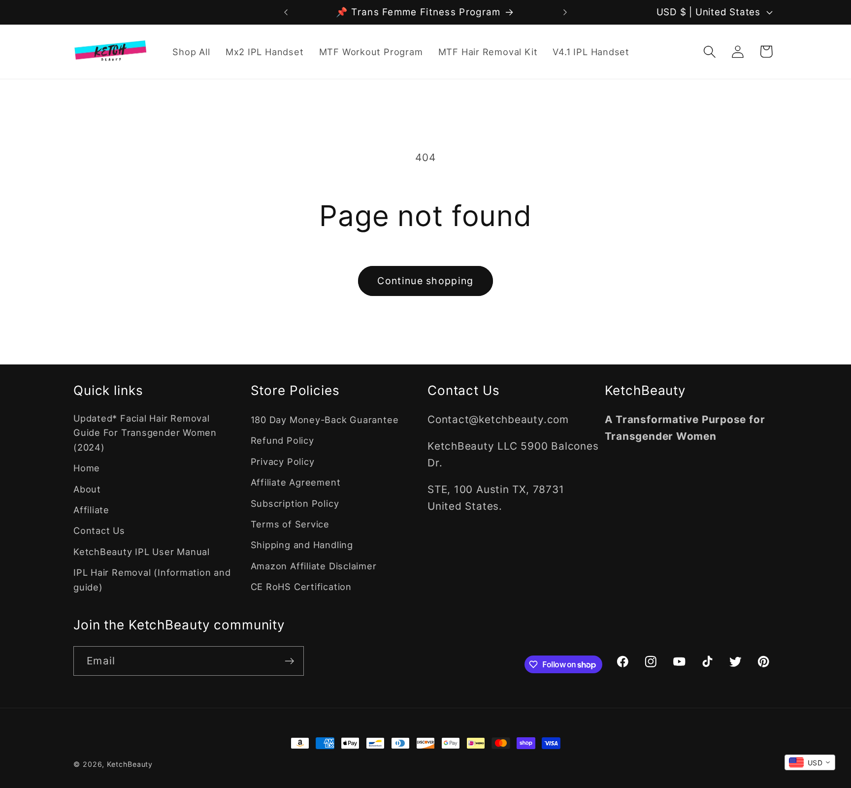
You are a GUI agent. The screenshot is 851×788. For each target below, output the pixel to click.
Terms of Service (290, 524)
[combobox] (810, 762)
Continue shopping (425, 281)
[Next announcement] (565, 12)
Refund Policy (282, 440)
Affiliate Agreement (296, 482)
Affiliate (91, 509)
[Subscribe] (289, 661)
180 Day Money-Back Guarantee (325, 419)
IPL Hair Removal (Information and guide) (152, 579)
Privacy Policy (283, 461)
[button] (710, 51)
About (87, 489)
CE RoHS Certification (301, 586)
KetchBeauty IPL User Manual (141, 551)
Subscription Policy (295, 503)
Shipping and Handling (302, 544)
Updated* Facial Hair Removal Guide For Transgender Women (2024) (145, 433)
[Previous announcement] (286, 12)
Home (86, 467)
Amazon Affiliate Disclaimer (314, 565)
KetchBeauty (130, 764)
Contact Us (99, 530)
